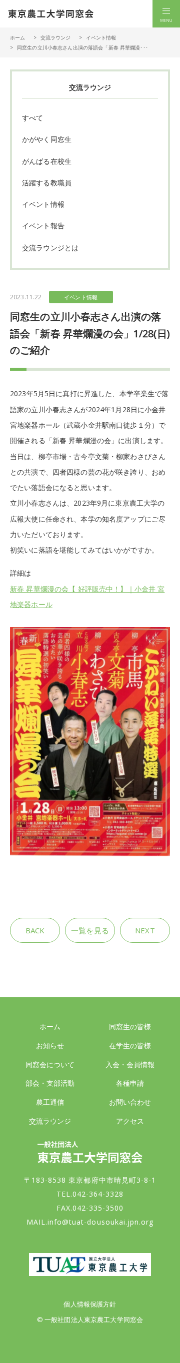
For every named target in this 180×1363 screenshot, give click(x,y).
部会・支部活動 (50, 1083)
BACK (35, 930)
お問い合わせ (130, 1102)
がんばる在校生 (47, 161)
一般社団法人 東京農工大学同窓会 (51, 13)
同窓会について (50, 1064)
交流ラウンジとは (50, 247)
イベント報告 (43, 225)
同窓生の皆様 (130, 1026)
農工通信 (50, 1102)
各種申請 (130, 1083)
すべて (32, 117)
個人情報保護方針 (90, 1304)
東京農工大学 (90, 1265)
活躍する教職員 (47, 182)
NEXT (145, 930)
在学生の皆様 (130, 1045)
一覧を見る (90, 930)
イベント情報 (101, 37)
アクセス (130, 1121)
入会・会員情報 (130, 1064)
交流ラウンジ (55, 37)
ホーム (17, 37)
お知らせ (50, 1045)
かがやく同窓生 (47, 139)
